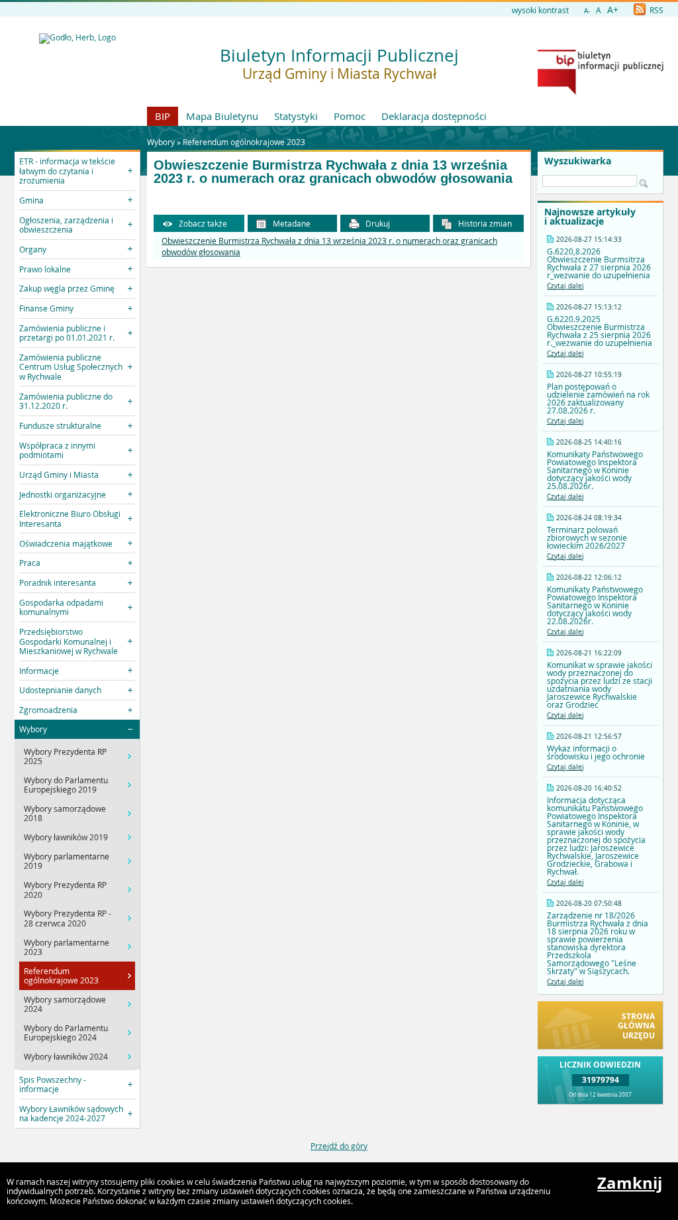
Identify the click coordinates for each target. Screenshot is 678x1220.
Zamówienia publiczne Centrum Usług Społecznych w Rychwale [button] (70, 367)
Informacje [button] (39, 670)
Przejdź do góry (339, 1145)
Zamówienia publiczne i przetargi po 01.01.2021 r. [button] (67, 333)
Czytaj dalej (565, 286)
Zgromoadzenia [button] (48, 709)
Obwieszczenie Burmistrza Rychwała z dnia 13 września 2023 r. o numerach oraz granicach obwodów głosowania (333, 172)
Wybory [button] (33, 729)
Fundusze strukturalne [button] (60, 425)
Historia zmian (484, 223)
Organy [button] (32, 249)
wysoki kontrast (540, 10)
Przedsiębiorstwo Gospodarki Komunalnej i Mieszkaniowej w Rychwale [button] (68, 641)
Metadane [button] (291, 223)
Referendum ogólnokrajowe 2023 (244, 142)
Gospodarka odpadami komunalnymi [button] (61, 607)
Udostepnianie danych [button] (60, 690)
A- (587, 11)
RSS (655, 10)
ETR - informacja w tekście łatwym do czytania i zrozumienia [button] (67, 171)
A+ (612, 9)
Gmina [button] (31, 200)
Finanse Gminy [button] (46, 308)
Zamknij (629, 1183)
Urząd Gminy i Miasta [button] (59, 474)
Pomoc (349, 116)
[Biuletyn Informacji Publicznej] (600, 91)
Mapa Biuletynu (222, 116)
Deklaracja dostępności (434, 116)
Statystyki (296, 116)
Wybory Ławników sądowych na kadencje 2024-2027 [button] (71, 1113)
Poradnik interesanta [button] (57, 582)
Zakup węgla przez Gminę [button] (67, 288)
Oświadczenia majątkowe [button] (66, 543)
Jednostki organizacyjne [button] (62, 494)
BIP (162, 116)
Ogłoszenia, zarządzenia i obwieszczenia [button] (66, 225)
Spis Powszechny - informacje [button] (52, 1084)
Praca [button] (29, 562)
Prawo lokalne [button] (45, 269)
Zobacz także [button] (202, 223)
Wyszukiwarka (577, 161)
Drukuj (376, 223)
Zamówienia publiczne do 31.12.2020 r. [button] (66, 401)
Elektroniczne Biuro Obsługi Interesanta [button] (70, 518)
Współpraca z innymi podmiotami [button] (57, 450)
